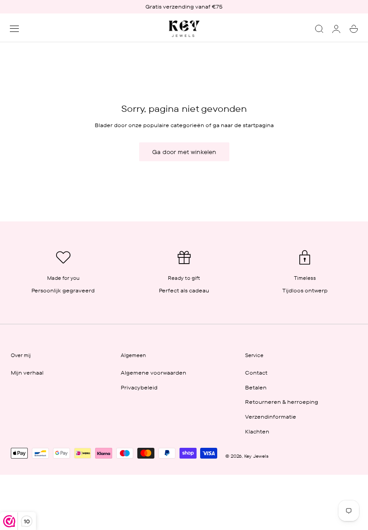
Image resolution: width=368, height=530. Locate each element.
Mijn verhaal (27, 372)
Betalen (256, 387)
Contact (256, 372)
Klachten (257, 431)
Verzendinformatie (270, 416)
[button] (14, 28)
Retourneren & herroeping (281, 401)
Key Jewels (256, 456)
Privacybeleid (139, 387)
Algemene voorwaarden (153, 372)
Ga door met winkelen (184, 151)
